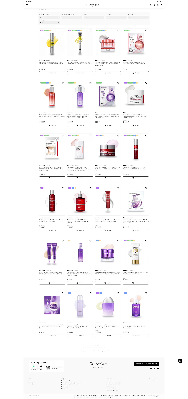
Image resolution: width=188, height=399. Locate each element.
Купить (53, 72)
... (102, 351)
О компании (32, 380)
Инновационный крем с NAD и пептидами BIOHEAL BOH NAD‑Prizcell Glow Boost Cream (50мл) (107, 64)
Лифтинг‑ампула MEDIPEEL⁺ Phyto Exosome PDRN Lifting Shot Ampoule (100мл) (78, 221)
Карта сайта (65, 386)
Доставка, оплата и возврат (115, 384)
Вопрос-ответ (65, 388)
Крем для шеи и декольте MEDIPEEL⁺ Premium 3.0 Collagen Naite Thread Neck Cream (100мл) (134, 116)
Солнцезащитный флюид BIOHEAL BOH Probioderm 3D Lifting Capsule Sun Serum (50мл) (105, 326)
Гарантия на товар (112, 386)
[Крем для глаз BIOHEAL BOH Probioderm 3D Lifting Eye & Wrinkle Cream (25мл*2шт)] (52, 253)
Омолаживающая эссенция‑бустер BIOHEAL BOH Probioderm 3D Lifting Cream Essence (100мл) (80, 274)
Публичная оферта (67, 380)
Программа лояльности (113, 382)
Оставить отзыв (111, 388)
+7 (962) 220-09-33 (99, 367)
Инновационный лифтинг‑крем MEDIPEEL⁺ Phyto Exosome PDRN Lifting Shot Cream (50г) (108, 169)
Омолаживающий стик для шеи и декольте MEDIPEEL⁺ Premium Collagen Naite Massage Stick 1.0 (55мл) (79, 169)
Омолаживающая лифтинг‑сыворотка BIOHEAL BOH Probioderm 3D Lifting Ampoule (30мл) (134, 326)
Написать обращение (113, 390)
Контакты (31, 384)
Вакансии (32, 382)
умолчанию (43, 17)
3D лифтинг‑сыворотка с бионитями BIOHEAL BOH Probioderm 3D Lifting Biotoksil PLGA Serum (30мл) (78, 116)
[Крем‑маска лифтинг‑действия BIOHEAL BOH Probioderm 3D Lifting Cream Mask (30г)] (52, 306)
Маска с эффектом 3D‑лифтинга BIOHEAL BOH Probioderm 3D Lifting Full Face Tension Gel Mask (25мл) (136, 221)
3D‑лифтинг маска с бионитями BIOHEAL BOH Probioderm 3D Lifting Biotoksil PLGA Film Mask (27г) (107, 116)
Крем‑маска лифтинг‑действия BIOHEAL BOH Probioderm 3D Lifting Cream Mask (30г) (51, 326)
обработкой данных (106, 395)
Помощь (159, 1)
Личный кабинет (111, 380)
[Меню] (27, 5)
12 (106, 350)
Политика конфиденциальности (71, 382)
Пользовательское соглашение (70, 384)
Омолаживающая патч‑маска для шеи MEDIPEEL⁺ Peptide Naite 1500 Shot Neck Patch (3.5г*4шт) (51, 169)
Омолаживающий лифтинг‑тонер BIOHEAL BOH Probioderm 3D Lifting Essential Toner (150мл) (77, 326)
